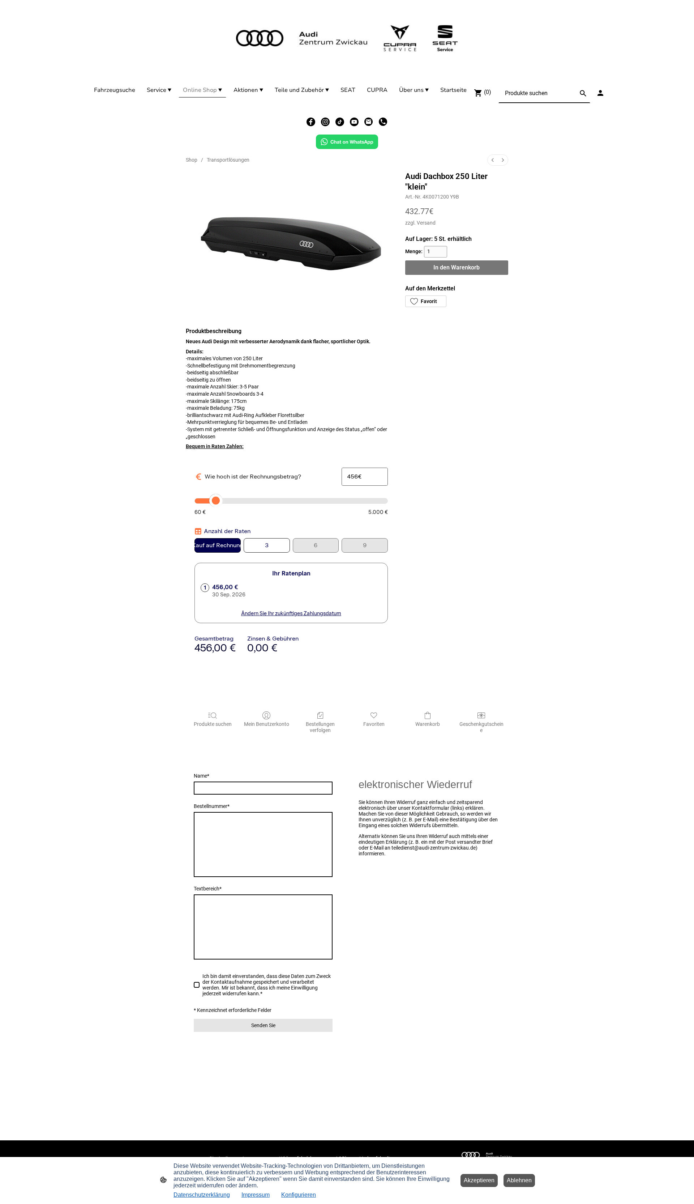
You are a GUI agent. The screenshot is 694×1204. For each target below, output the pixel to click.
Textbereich (208, 889)
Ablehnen (519, 1180)
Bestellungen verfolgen (320, 727)
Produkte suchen (213, 724)
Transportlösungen (228, 160)
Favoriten (374, 724)
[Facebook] (311, 122)
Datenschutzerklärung (202, 1195)
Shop (191, 160)
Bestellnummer (212, 806)
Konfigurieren (298, 1195)
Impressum (255, 1195)
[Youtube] (354, 122)
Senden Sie (263, 1025)
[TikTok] (339, 122)
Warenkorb (427, 724)
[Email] (368, 122)
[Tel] (383, 122)
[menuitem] (493, 160)
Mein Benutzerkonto (266, 724)
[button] (425, 301)
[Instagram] (325, 122)
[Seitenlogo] (347, 38)
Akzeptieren (479, 1180)
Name (201, 776)
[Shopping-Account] (600, 93)
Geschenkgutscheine (481, 727)
